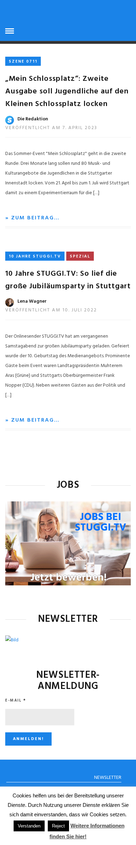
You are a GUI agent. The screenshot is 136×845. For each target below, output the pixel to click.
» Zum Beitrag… (32, 218)
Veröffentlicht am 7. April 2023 (51, 128)
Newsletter (107, 778)
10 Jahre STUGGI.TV (35, 256)
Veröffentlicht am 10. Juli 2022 (51, 310)
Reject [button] (58, 826)
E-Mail (15, 700)
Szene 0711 (23, 61)
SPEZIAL (80, 256)
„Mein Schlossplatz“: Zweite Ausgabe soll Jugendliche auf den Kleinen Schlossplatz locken (67, 91)
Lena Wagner (32, 301)
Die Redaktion (32, 119)
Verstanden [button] (29, 826)
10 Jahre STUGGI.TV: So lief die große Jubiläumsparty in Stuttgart (68, 280)
